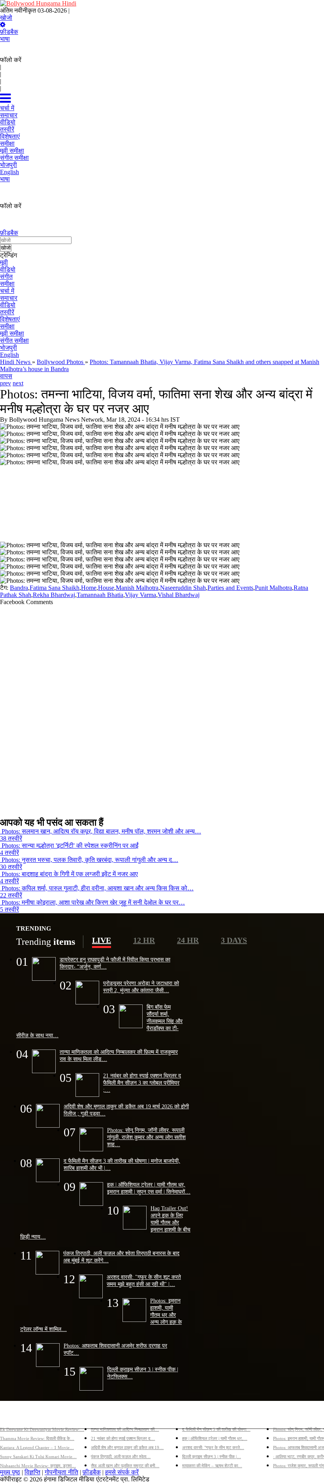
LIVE (101, 940)
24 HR (188, 940)
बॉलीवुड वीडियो (199, 1416)
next (18, 383)
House (106, 587)
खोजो (6, 17)
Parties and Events (230, 587)
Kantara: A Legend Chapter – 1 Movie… (37, 1447)
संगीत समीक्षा (14, 340)
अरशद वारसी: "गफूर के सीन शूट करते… (213, 1447)
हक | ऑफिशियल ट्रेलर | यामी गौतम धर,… (214, 1438)
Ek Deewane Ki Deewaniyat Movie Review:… (42, 1429)
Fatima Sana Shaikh (54, 587)
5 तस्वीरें (9, 909)
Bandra (19, 587)
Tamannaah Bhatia (100, 594)
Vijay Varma (140, 594)
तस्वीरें (7, 312)
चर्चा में (7, 290)
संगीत (6, 276)
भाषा (5, 39)
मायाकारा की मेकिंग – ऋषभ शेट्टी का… (212, 1465)
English (9, 354)
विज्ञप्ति (32, 1472)
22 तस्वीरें (11, 895)
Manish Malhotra (137, 587)
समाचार (8, 298)
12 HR (144, 940)
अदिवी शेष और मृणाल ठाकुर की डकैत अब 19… (127, 1447)
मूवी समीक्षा (12, 333)
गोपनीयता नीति (61, 1472)
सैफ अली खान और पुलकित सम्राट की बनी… (125, 1465)
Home (88, 587)
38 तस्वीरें (11, 838)
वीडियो (7, 269)
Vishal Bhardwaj (179, 594)
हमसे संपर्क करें (122, 1472)
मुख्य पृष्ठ (10, 1472)
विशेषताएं (10, 319)
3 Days (234, 940)
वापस (6, 376)
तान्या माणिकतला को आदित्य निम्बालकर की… (125, 1429)
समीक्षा (7, 283)
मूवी (4, 262)
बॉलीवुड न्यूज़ (105, 1416)
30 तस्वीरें (11, 867)
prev (5, 383)
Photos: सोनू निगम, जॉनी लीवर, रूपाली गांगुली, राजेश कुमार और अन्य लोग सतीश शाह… (146, 1137)
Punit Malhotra (273, 587)
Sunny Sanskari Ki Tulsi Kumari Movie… (38, 1456)
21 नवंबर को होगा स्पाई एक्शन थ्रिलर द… (123, 1438)
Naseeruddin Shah (183, 587)
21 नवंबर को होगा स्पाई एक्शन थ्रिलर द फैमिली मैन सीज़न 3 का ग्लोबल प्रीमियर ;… (142, 1082)
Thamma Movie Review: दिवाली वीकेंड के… (37, 1438)
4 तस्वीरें (9, 852)
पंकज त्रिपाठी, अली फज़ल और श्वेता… (121, 1456)
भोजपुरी (8, 347)
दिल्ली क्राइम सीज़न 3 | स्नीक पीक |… (211, 1456)
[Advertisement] (159, 708)
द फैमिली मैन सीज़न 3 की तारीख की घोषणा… (216, 1429)
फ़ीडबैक (9, 31)
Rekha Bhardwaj (54, 594)
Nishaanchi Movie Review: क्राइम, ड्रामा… (38, 1465)
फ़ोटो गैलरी (285, 1416)
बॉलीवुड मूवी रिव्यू (19, 1416)
